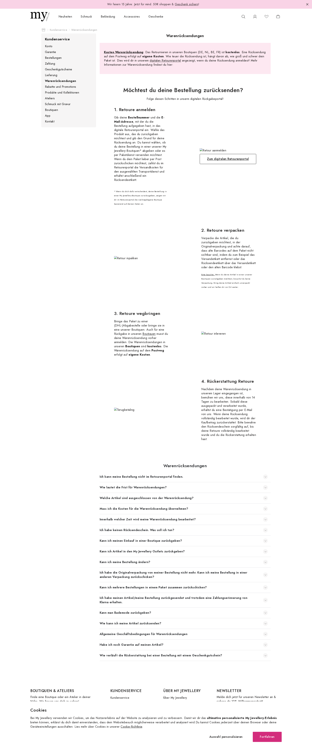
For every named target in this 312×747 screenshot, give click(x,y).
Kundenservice (119, 698)
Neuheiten (65, 16)
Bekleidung (108, 16)
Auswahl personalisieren (226, 737)
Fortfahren (267, 737)
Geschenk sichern (186, 4)
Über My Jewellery (175, 698)
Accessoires (132, 16)
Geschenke (155, 16)
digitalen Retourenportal (165, 60)
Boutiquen (148, 334)
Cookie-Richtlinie (131, 727)
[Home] (43, 30)
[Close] (307, 4)
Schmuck (86, 16)
